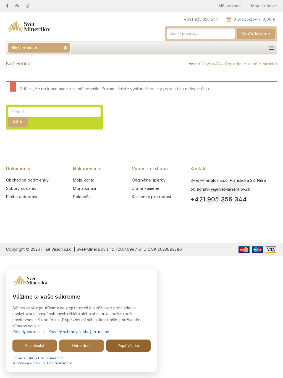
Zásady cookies (26, 332)
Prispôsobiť (34, 345)
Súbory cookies (21, 188)
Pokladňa (82, 196)
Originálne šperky (149, 180)
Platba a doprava (22, 196)
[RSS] (20, 5)
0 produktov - (255, 19)
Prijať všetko (128, 345)
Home (191, 63)
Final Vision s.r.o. (60, 363)
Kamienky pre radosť (152, 196)
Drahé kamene (146, 188)
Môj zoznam (84, 188)
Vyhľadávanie (255, 33)
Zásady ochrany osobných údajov (78, 332)
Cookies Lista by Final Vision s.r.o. (38, 358)
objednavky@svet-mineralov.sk (220, 189)
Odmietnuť (81, 345)
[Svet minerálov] (29, 26)
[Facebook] (10, 5)
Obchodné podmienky (27, 180)
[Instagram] (30, 5)
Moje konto (84, 180)
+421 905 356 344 (201, 19)
